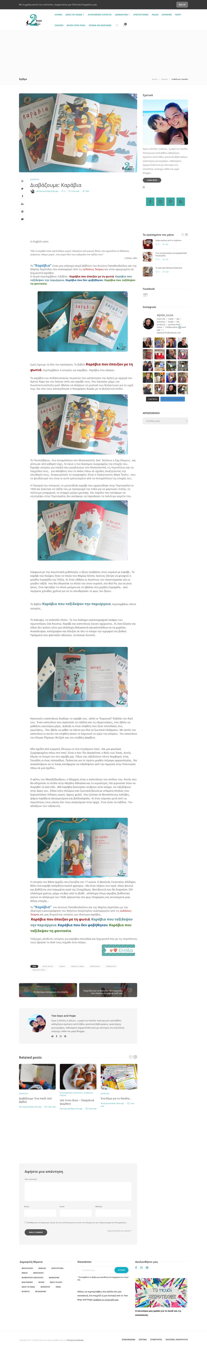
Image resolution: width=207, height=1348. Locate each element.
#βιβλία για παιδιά (77, 966)
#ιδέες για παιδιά (28, 1287)
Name (26, 1206)
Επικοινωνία (128, 1339)
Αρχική (154, 79)
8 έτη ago (54, 191)
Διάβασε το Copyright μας (105, 1299)
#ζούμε (41, 1282)
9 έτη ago (37, 1107)
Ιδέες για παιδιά (74, 14)
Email (62, 1206)
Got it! (182, 4)
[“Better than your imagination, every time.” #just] (148, 343)
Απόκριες (167, 14)
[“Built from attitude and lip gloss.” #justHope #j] (183, 343)
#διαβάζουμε (111, 966)
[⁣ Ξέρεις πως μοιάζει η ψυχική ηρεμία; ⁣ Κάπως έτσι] (171, 389)
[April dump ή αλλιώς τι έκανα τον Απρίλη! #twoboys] (171, 377)
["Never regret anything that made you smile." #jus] (171, 343)
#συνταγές (26, 1291)
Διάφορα (164, 79)
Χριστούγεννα (140, 14)
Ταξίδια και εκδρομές (100, 25)
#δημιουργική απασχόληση (32, 1278)
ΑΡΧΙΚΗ (58, 14)
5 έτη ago (78, 1109)
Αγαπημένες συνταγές (100, 14)
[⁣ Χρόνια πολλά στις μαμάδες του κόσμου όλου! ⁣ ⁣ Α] (148, 366)
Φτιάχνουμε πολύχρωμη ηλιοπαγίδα (51, 992)
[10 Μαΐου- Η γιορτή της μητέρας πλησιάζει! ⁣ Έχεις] (183, 389)
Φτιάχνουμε (50, 989)
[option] (37, 1085)
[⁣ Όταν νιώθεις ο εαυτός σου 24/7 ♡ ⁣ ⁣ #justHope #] (148, 389)
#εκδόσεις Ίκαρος (39, 970)
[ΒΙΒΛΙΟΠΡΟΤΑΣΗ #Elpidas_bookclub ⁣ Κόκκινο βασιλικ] (148, 354)
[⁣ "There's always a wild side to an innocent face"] (171, 354)
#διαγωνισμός (27, 1282)
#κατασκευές (45, 1287)
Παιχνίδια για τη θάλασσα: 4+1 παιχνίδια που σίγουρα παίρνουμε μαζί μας (103, 992)
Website (98, 1206)
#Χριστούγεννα (57, 1268)
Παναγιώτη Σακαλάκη (75, 1340)
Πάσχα (155, 14)
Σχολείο (59, 25)
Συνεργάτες (156, 1339)
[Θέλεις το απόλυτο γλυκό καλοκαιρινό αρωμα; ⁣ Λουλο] (183, 354)
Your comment (31, 1179)
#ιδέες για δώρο (56, 1282)
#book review (48, 966)
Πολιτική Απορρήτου (176, 1339)
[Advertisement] (103, 52)
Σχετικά (143, 1339)
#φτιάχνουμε (40, 1291)
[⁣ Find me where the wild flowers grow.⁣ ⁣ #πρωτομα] (148, 377)
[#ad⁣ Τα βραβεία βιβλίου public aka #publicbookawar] (159, 366)
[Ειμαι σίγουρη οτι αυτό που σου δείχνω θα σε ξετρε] (159, 354)
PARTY (178, 14)
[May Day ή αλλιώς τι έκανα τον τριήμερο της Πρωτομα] (171, 366)
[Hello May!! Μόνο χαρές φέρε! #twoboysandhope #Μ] (159, 377)
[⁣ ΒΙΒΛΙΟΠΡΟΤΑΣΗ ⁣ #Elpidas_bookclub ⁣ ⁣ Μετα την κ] (183, 377)
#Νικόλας (42, 1268)
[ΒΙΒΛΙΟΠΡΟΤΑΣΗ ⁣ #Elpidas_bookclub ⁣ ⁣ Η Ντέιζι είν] (159, 343)
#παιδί (58, 1287)
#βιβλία (62, 966)
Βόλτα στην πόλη (76, 25)
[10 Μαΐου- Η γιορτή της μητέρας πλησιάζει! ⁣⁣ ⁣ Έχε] (159, 389)
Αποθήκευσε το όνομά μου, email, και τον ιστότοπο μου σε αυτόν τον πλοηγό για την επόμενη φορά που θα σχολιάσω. (77, 1222)
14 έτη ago (120, 1103)
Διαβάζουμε (121, 14)
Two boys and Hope (43, 191)
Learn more (152, 180)
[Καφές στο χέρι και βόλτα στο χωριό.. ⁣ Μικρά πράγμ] (183, 366)
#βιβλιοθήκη (95, 966)
